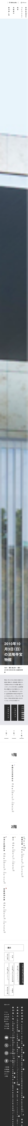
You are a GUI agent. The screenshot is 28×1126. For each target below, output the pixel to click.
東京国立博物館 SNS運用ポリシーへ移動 (6, 1071)
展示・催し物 (9, 11)
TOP (5, 667)
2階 (14, 732)
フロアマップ (8, 712)
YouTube (6, 1037)
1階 (6, 732)
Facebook (6, 1061)
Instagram (6, 1053)
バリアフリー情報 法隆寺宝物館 (22, 712)
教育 (17, 8)
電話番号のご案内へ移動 (6, 1026)
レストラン (15, 712)
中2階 (21, 733)
